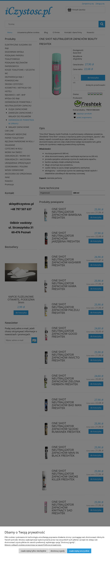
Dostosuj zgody (58, 551)
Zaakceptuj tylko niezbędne (33, 551)
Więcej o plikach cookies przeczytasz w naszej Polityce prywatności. (33, 545)
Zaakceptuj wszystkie (79, 551)
